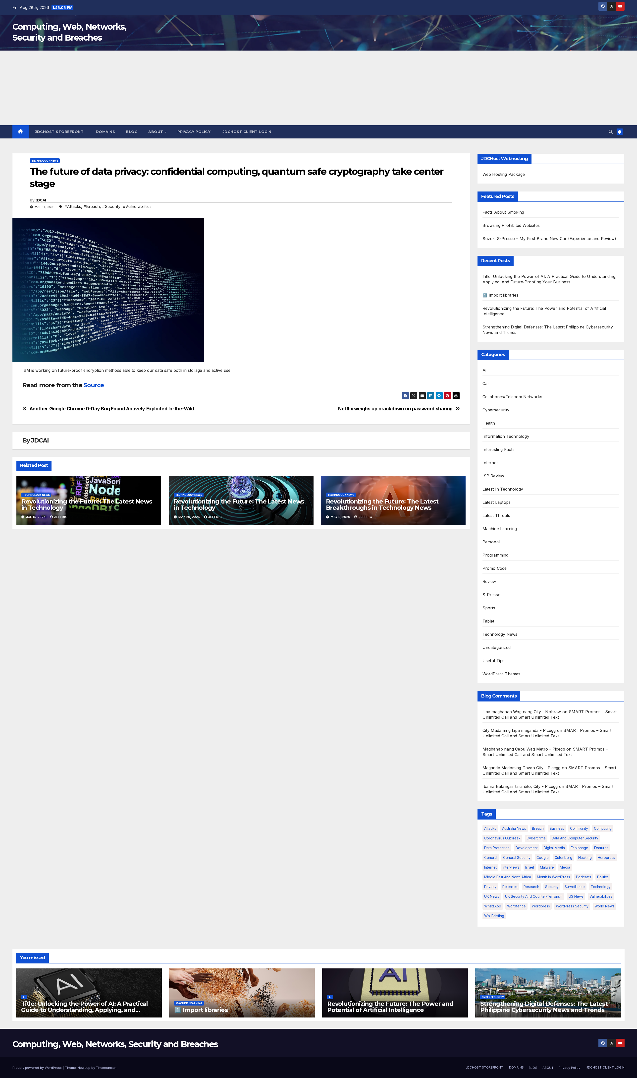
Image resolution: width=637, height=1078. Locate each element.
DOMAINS (105, 131)
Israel (529, 867)
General (490, 857)
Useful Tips (493, 660)
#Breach (92, 206)
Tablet (488, 621)
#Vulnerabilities (137, 206)
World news (604, 906)
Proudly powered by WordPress (37, 1068)
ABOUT (156, 131)
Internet (490, 462)
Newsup (84, 1068)
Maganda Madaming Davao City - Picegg (521, 767)
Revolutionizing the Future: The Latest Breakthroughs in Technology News (382, 504)
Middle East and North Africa (507, 877)
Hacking (585, 857)
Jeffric (61, 517)
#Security (111, 206)
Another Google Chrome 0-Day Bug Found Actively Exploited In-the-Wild (112, 409)
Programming (495, 555)
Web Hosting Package (503, 174)
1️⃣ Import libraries (500, 295)
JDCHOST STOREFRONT (59, 131)
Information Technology (505, 436)
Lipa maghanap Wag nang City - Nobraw (521, 711)
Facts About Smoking (503, 212)
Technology (601, 887)
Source (94, 385)
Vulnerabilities (600, 896)
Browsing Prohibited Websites (511, 225)
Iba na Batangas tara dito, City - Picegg (520, 786)
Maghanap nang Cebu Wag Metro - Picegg (523, 749)
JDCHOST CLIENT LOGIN (246, 131)
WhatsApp (492, 906)
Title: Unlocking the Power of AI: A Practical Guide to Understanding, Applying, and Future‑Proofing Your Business (84, 1010)
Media (565, 867)
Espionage (579, 848)
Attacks (490, 828)
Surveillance (575, 887)
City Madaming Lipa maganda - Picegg (519, 730)
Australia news (514, 828)
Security (552, 887)
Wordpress (541, 906)
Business (557, 828)
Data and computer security (575, 838)
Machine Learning (499, 528)
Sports (488, 607)
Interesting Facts (498, 449)
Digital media (554, 848)
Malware (547, 867)
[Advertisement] (318, 88)
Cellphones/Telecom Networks (512, 396)
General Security (517, 857)
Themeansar (106, 1068)
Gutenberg (563, 857)
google (542, 857)
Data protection (497, 848)
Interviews (511, 867)
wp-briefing (494, 916)
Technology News (44, 160)
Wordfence (516, 906)
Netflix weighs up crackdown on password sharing (395, 409)
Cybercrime (536, 838)
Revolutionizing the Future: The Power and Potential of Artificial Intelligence (390, 1007)
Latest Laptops (496, 502)
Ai (484, 370)
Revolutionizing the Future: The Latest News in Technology (86, 504)
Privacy (490, 887)
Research (531, 887)
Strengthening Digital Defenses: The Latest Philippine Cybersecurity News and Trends (544, 1007)
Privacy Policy (194, 131)
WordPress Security (572, 906)
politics (603, 877)
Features (601, 848)
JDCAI (41, 200)
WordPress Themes (501, 673)
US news (576, 896)
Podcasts (583, 877)
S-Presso (491, 594)
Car (485, 383)
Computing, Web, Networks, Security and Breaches (115, 1044)
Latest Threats (496, 515)
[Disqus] (241, 597)
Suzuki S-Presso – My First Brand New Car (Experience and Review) (549, 238)
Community (579, 828)
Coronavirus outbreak (502, 838)
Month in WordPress (553, 877)
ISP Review (493, 475)
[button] (611, 131)
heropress (606, 857)
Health (488, 423)
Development (527, 848)
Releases (510, 887)
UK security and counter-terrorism (534, 896)
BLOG (131, 131)
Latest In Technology (502, 489)
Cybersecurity (496, 409)
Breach (538, 828)
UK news (491, 896)
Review (489, 581)
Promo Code (494, 568)
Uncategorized (496, 647)
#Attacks (72, 206)
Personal (491, 541)
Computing (603, 828)
